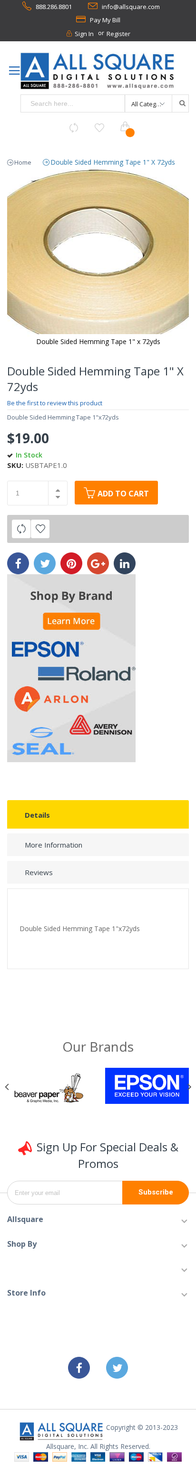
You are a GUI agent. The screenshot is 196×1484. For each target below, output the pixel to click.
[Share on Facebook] (18, 563)
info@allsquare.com (131, 6)
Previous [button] (8, 1087)
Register (118, 33)
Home (22, 162)
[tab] (98, 814)
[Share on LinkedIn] (125, 563)
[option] (49, 1089)
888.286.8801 (54, 6)
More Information (53, 844)
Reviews (39, 872)
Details (37, 815)
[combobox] (73, 103)
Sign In (84, 33)
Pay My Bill (105, 20)
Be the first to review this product (54, 403)
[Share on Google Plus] (98, 563)
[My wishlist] (99, 128)
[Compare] (74, 128)
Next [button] (188, 1087)
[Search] (180, 103)
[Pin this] (71, 563)
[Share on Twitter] (45, 563)
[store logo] (98, 71)
